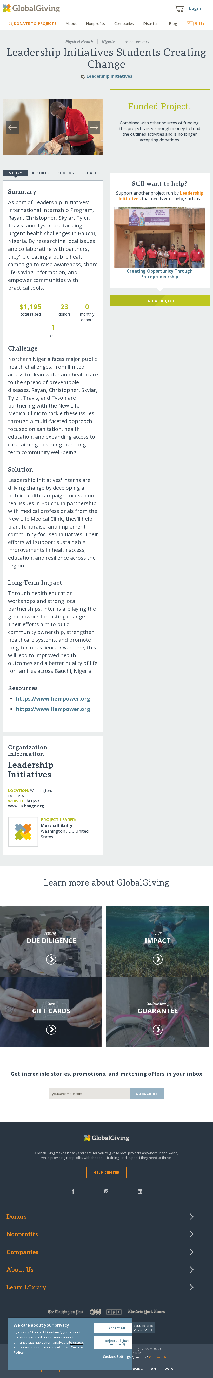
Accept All (116, 1328)
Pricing (136, 1368)
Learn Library (26, 1287)
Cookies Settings (117, 1356)
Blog (173, 23)
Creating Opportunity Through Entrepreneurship (159, 274)
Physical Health (79, 41)
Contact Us (158, 1357)
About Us (20, 1270)
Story (15, 172)
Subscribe (147, 1093)
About (71, 23)
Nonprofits (95, 23)
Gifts (199, 23)
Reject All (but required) (117, 1342)
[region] (70, 1344)
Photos (65, 172)
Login (195, 8)
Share (90, 172)
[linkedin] (140, 1191)
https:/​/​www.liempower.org (53, 698)
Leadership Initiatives (109, 76)
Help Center (106, 1172)
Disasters (151, 23)
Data (169, 1368)
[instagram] (106, 1191)
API (153, 1368)
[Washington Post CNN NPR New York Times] (106, 1313)
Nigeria (108, 41)
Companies (124, 23)
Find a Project (159, 300)
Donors (16, 1217)
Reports (41, 172)
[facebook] (73, 1191)
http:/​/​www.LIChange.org (26, 803)
